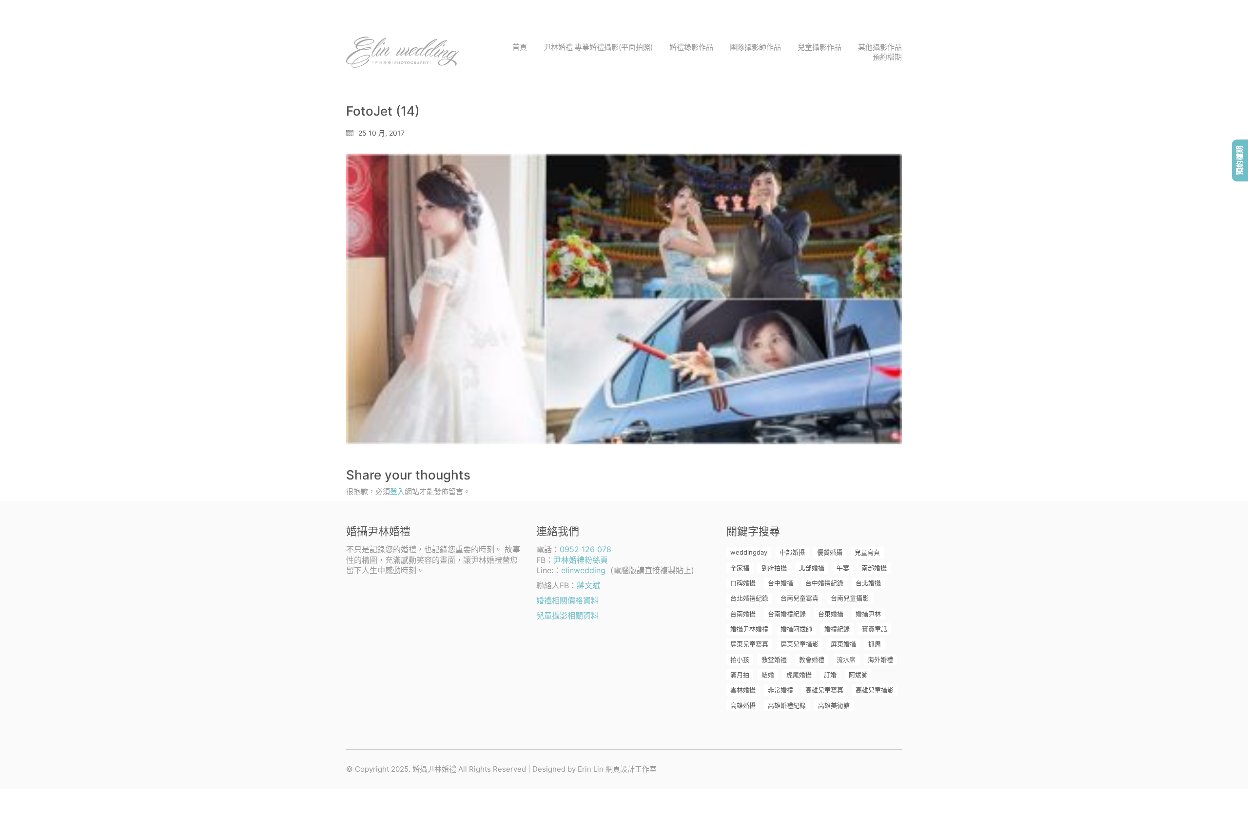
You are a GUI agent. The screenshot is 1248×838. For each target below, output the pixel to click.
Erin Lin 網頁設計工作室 (617, 769)
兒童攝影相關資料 (567, 615)
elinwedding (583, 570)
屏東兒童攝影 (799, 644)
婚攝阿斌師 (796, 629)
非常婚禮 (780, 690)
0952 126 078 (585, 549)
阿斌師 (858, 674)
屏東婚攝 (843, 644)
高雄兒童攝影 (875, 690)
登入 (397, 491)
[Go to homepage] (402, 52)
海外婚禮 (880, 659)
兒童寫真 (867, 552)
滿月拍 (739, 674)
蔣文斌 (588, 585)
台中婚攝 (780, 583)
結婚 (767, 674)
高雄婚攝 (743, 705)
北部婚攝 (811, 568)
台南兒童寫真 (799, 598)
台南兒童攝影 (850, 598)
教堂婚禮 (774, 659)
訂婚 (830, 674)
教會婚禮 (811, 659)
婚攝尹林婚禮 (749, 629)
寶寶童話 (874, 629)
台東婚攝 (830, 614)
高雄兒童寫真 (824, 690)
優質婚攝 (829, 552)
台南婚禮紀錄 (787, 614)
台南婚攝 (743, 614)
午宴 (843, 568)
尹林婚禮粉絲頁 (580, 560)
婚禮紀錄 (837, 629)
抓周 (874, 644)
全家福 (739, 568)
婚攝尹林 (868, 614)
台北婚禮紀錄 (749, 598)
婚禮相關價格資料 (567, 600)
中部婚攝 (792, 552)
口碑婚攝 (743, 583)
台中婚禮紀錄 (824, 583)
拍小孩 (739, 659)
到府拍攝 (774, 568)
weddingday (748, 552)
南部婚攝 (874, 568)
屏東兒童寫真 (749, 644)
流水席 (846, 659)
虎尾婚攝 (799, 674)
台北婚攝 (868, 583)
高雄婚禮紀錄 (787, 705)
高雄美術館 (834, 705)
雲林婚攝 (743, 690)
